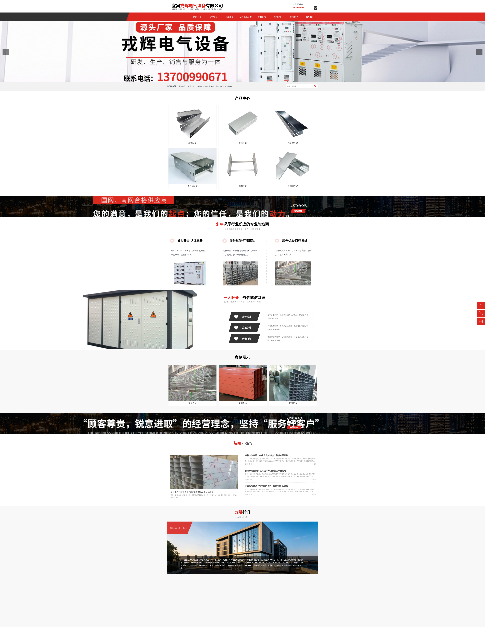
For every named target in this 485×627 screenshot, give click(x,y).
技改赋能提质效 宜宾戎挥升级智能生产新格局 (265, 471)
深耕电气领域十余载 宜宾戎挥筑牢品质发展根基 (266, 455)
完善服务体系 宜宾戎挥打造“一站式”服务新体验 (266, 486)
